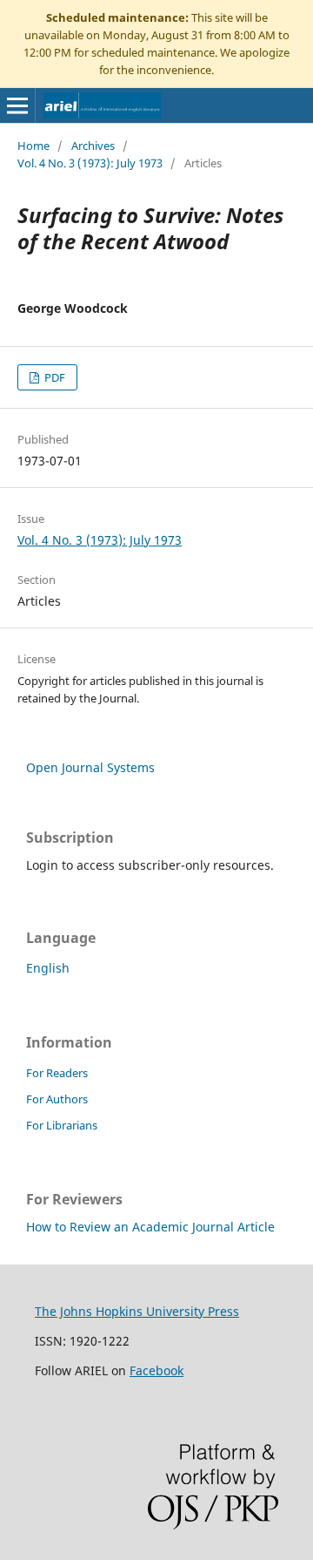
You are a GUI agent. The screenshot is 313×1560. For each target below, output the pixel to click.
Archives (93, 145)
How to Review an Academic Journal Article (150, 1226)
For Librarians (61, 1125)
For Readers (57, 1073)
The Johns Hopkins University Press (137, 1311)
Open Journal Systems (90, 767)
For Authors (57, 1099)
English (48, 968)
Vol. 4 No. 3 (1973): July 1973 (90, 163)
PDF (53, 377)
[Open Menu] (17, 105)
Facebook (156, 1370)
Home (33, 145)
